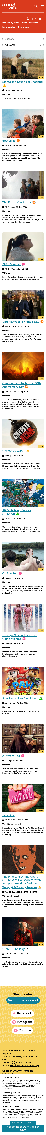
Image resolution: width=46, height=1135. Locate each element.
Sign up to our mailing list (23, 1000)
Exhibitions (23, 27)
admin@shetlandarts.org (24, 1065)
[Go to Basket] (41, 18)
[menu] (42, 6)
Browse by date (30, 23)
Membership (8, 27)
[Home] (9, 5)
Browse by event (10, 23)
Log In (33, 18)
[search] (36, 6)
